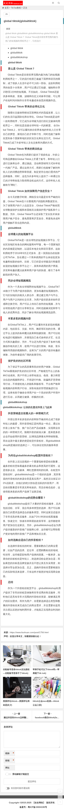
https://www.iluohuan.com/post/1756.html (29, 632)
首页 (7, 8)
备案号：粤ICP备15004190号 (33, 807)
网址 (7, 767)
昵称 (9, 753)
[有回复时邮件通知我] (7, 788)
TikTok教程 (16, 8)
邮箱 (9, 760)
